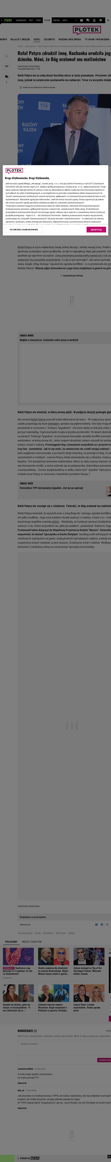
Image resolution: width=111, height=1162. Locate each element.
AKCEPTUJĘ (96, 230)
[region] (55, 200)
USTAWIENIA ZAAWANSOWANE (24, 229)
